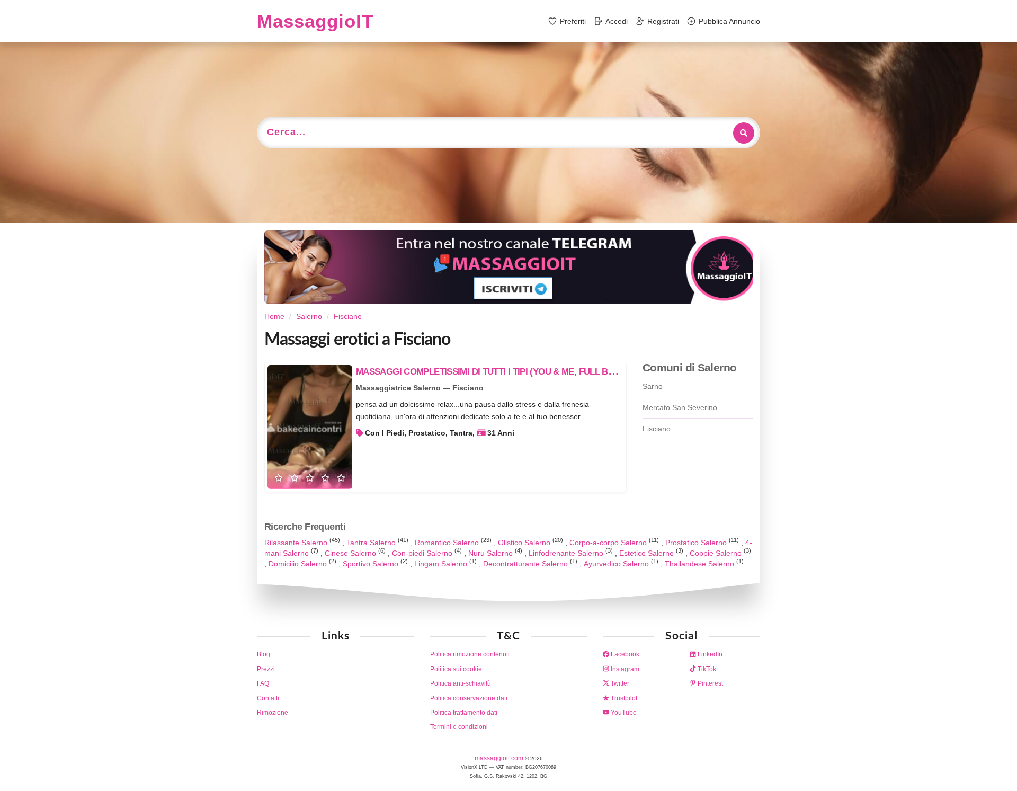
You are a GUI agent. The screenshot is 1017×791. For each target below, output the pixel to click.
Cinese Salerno (351, 553)
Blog (263, 654)
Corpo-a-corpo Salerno (609, 542)
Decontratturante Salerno (526, 563)
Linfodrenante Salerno (567, 553)
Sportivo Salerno (371, 563)
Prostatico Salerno (697, 542)
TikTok (706, 669)
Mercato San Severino (680, 407)
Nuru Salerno (491, 553)
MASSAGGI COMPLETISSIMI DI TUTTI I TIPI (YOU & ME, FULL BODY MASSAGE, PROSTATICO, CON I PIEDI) (569, 372)
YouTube (623, 712)
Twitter (619, 683)
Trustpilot (623, 698)
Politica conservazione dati (468, 698)
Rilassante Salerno (296, 542)
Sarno (653, 386)
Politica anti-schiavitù (460, 683)
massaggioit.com (500, 758)
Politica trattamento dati (463, 712)
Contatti (268, 698)
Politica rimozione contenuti (470, 654)
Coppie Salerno (717, 553)
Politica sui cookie (456, 669)
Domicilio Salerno (299, 563)
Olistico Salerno (525, 542)
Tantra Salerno (372, 542)
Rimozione (272, 712)
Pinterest (709, 683)
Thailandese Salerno (700, 563)
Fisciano (657, 428)
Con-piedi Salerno (423, 553)
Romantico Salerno (448, 542)
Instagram (624, 669)
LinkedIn (709, 654)
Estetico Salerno (647, 553)
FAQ (263, 683)
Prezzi (266, 669)
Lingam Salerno (441, 563)
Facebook (624, 654)
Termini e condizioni (459, 727)
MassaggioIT (315, 21)
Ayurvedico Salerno (617, 563)
